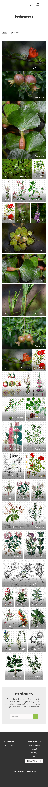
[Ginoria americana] (8, 640)
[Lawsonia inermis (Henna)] (38, 490)
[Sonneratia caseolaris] (37, 640)
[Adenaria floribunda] (38, 597)
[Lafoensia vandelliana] (22, 597)
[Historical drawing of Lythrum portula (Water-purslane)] (36, 191)
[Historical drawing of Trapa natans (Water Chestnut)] (39, 169)
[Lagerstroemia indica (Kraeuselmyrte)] (23, 490)
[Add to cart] (9, 199)
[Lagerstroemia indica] (12, 544)
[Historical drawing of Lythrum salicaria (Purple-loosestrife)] (19, 191)
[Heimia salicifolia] (21, 640)
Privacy (34, 753)
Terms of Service (34, 745)
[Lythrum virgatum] (24, 300)
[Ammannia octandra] (8, 490)
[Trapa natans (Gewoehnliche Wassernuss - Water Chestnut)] (24, 130)
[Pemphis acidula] (34, 665)
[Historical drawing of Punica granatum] (8, 213)
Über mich (9, 745)
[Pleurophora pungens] (35, 515)
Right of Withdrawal (34, 761)
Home (4, 33)
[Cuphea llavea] (22, 618)
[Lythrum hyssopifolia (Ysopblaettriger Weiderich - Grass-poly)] (22, 213)
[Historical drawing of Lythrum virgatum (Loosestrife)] (6, 191)
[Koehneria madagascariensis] (24, 573)
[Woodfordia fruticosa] (8, 597)
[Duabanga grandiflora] (38, 618)
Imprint (34, 749)
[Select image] (5, 68)
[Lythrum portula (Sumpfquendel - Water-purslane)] (13, 409)
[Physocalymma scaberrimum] (13, 515)
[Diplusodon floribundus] (35, 544)
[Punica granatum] (24, 56)
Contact (34, 756)
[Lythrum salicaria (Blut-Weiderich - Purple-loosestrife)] (38, 213)
